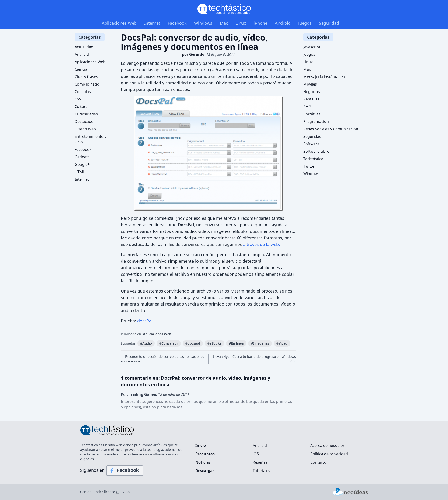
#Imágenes (260, 343)
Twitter (309, 166)
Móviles (310, 84)
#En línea (236, 343)
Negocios (311, 91)
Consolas (83, 91)
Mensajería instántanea (324, 76)
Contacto (318, 462)
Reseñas (260, 462)
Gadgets (82, 156)
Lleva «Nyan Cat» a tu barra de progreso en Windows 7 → (254, 358)
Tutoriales (261, 470)
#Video (282, 343)
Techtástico (313, 158)
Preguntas (205, 453)
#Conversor (168, 343)
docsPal (145, 321)
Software (311, 143)
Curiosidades (86, 114)
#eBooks (214, 343)
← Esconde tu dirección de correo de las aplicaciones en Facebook (162, 358)
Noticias (203, 462)
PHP (307, 106)
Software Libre (316, 151)
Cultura (81, 106)
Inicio (200, 445)
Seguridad (329, 23)
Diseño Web (85, 128)
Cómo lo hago (87, 84)
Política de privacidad (329, 453)
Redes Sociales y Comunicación (330, 128)
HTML (80, 171)
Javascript (311, 46)
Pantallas (311, 99)
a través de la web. (261, 244)
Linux (240, 23)
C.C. (119, 492)
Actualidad (84, 46)
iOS (256, 453)
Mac (224, 23)
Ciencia (81, 69)
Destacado (84, 121)
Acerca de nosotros (327, 445)
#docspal (193, 343)
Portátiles (311, 114)
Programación (316, 121)
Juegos (305, 23)
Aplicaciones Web (119, 23)
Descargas (204, 470)
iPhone (260, 23)
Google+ (82, 164)
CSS (78, 99)
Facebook (177, 23)
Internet (152, 23)
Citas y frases (86, 76)
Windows (203, 23)
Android (283, 23)
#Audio (146, 343)
